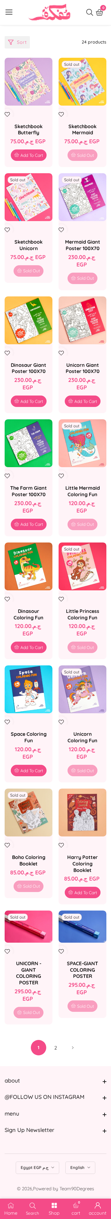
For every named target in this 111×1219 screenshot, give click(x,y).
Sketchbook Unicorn (28, 245)
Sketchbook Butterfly (28, 129)
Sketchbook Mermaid (82, 129)
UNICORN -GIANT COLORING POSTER (28, 973)
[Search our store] (91, 12)
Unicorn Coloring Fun (82, 737)
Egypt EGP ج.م (35, 1167)
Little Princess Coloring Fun (82, 614)
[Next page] (72, 1047)
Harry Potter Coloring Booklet (82, 863)
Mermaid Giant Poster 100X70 (82, 245)
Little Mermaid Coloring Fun (82, 491)
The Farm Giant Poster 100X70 (28, 491)
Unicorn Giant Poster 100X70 (83, 368)
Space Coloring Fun (29, 737)
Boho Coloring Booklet (28, 860)
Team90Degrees (77, 1188)
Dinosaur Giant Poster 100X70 (28, 368)
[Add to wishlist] (7, 114)
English (78, 1167)
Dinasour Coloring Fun (28, 614)
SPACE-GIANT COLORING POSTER (82, 969)
